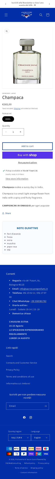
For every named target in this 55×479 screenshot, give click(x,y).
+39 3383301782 (38, 301)
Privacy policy (43, 463)
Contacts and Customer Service (21, 362)
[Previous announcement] (5, 4)
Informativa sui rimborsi (18, 383)
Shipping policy (37, 468)
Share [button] (8, 213)
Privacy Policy (12, 369)
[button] (6, 15)
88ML (8, 119)
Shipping (17, 108)
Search (9, 355)
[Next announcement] (49, 4)
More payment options (27, 162)
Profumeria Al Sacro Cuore (26, 459)
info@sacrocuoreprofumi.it (34, 288)
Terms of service (21, 468)
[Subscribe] (45, 406)
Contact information (29, 472)
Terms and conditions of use (20, 376)
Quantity (6, 126)
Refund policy (29, 463)
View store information (17, 178)
